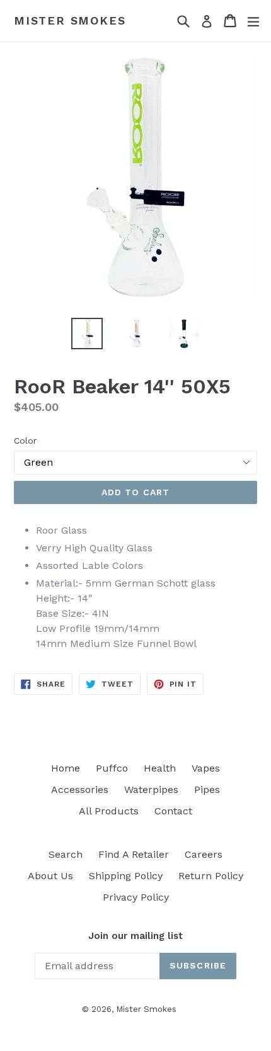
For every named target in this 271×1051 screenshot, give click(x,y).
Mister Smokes (69, 20)
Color (25, 441)
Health (160, 768)
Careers (203, 854)
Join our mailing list (135, 935)
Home (65, 768)
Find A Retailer (133, 854)
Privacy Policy (136, 897)
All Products (109, 811)
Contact (173, 811)
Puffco (112, 768)
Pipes (207, 789)
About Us (50, 876)
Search (66, 854)
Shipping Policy (126, 876)
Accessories (79, 789)
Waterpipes (151, 789)
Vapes (206, 768)
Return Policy (210, 876)
